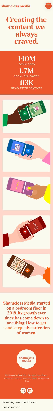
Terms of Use (20, 402)
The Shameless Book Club (15, 375)
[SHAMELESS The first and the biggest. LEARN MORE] (26, 193)
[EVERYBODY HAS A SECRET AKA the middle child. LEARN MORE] (26, 155)
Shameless (8, 378)
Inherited (27, 378)
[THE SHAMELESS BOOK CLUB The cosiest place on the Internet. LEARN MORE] (26, 116)
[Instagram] (23, 391)
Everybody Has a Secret (37, 375)
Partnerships (43, 378)
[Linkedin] (30, 391)
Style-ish (18, 378)
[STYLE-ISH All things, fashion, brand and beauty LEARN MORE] (26, 232)
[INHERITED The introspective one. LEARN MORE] (26, 270)
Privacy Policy (8, 402)
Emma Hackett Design (12, 407)
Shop (27, 381)
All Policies (31, 402)
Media (34, 378)
